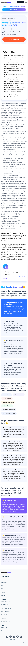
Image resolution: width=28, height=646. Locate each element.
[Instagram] (10, 636)
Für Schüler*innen (5, 605)
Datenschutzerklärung (20, 643)
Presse (3, 592)
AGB (2, 589)
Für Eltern (3, 618)
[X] (17, 636)
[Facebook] (7, 636)
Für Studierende (5, 601)
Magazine (3, 595)
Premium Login (5, 631)
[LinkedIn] (21, 636)
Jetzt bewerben (14, 9)
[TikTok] (14, 636)
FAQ (2, 585)
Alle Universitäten (5, 621)
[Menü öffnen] (26, 2)
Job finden (20, 2)
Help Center (4, 627)
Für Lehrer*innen (5, 615)
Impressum (4, 582)
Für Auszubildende (6, 608)
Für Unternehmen (5, 611)
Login (2, 578)
